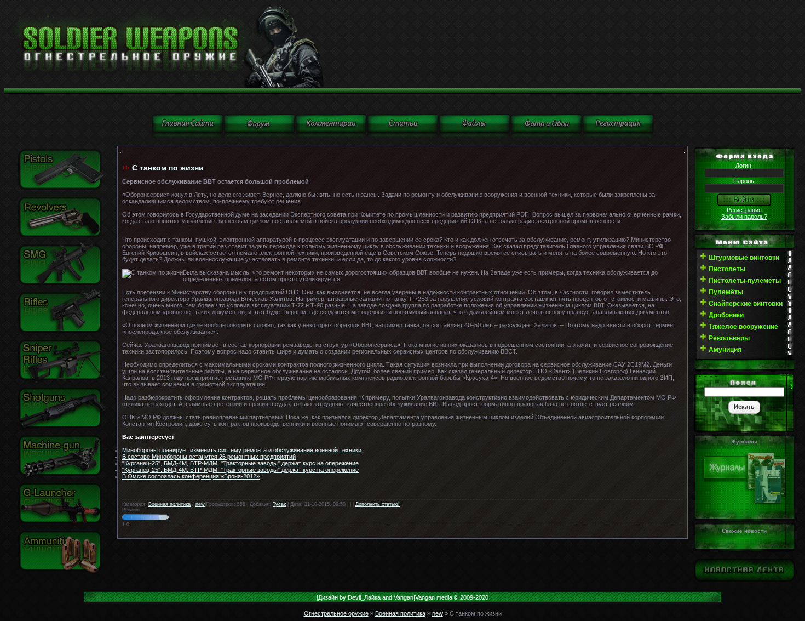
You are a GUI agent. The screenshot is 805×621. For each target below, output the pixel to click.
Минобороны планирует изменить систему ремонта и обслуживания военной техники (241, 450)
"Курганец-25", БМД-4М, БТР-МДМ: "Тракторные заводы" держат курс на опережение (240, 463)
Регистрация (744, 210)
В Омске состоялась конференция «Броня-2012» (191, 476)
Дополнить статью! (377, 504)
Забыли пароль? (744, 216)
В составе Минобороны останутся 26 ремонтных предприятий (209, 456)
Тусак (279, 504)
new (200, 504)
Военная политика (169, 504)
